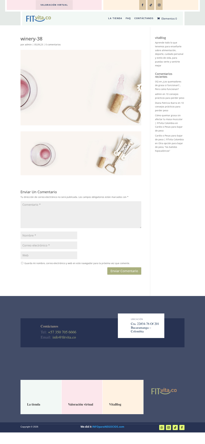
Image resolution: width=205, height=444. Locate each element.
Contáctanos (144, 18)
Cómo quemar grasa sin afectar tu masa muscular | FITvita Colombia (169, 119)
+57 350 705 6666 (62, 331)
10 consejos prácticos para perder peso (169, 106)
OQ (157, 81)
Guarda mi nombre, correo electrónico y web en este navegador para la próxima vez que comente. (77, 263)
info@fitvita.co (64, 337)
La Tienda (115, 18)
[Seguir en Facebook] (142, 5)
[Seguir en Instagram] (159, 5)
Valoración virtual (54, 5)
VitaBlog (115, 404)
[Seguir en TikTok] (151, 5)
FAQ (128, 18)
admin (28, 44)
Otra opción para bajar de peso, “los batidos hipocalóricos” (169, 147)
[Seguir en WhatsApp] (161, 427)
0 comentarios (53, 44)
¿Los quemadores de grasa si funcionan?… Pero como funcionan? (168, 85)
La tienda (33, 404)
